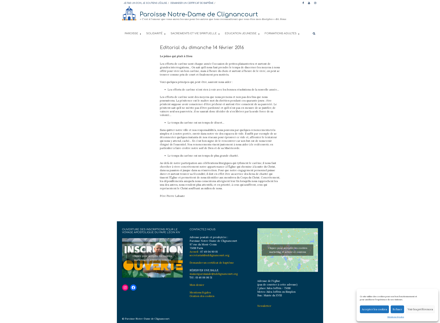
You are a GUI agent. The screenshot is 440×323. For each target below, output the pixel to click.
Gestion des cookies (202, 296)
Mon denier (197, 285)
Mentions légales (395, 317)
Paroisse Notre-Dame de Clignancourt (199, 14)
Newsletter (264, 306)
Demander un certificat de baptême (212, 262)
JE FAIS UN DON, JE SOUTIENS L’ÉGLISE (145, 3)
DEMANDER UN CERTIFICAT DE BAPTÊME (191, 3)
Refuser (397, 309)
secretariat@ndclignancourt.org (209, 255)
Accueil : (195, 251)
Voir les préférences (420, 309)
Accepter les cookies (374, 309)
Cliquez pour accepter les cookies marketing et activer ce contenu (152, 257)
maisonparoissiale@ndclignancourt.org (214, 274)
